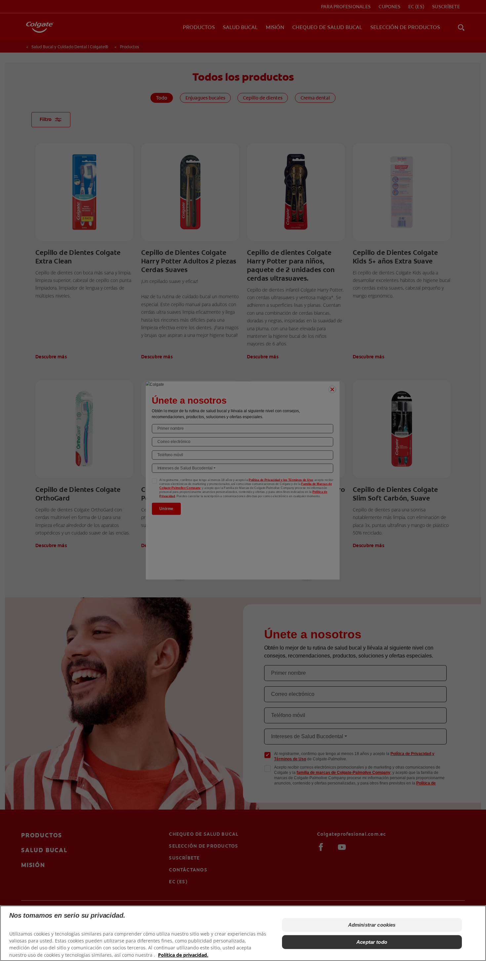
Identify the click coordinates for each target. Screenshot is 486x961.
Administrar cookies (372, 925)
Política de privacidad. (183, 954)
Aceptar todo (371, 942)
